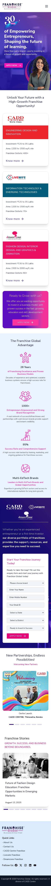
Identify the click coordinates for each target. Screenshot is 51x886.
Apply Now (23, 322)
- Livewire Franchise (11, 855)
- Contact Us (8, 846)
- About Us (7, 842)
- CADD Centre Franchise (13, 850)
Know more (13, 161)
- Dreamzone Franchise (12, 859)
